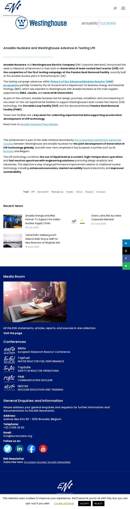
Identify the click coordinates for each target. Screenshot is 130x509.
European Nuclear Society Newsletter (47, 462)
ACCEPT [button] (84, 503)
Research (89, 192)
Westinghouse (57, 192)
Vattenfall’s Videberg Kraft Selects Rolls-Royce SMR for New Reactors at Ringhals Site (42, 238)
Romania (8, 151)
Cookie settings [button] (64, 503)
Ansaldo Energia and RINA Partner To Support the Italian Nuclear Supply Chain (42, 219)
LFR (33, 192)
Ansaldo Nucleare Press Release (39, 124)
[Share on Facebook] (126, 258)
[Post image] (12, 221)
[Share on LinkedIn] (126, 243)
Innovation (100, 192)
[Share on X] (126, 251)
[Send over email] (126, 266)
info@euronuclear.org (17, 436)
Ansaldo (70, 192)
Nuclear (79, 192)
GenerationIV (43, 192)
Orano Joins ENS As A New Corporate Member (106, 217)
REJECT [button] (98, 503)
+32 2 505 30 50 (13, 427)
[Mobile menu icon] (123, 8)
